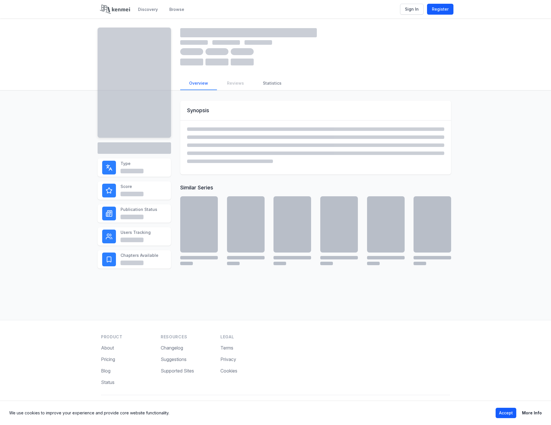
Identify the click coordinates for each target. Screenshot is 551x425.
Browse (176, 9)
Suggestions (174, 359)
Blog (105, 371)
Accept (506, 412)
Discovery (148, 9)
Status (108, 382)
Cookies (228, 371)
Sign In (412, 9)
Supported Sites (177, 371)
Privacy (228, 359)
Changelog (172, 348)
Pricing (108, 359)
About (107, 348)
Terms (226, 348)
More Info (532, 412)
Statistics (272, 83)
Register (440, 9)
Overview (198, 83)
